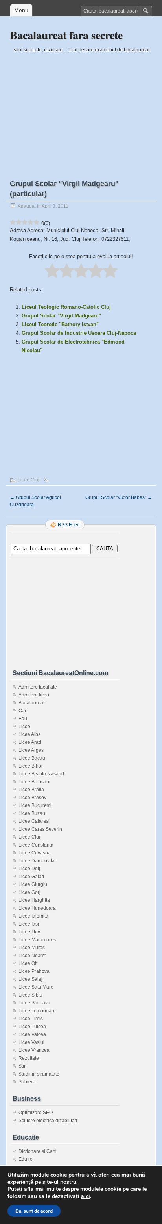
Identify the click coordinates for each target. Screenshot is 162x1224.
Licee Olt (27, 963)
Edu (22, 718)
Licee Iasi (28, 924)
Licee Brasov (32, 797)
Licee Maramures (37, 939)
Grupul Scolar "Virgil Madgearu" (61, 316)
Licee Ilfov (29, 932)
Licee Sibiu (30, 995)
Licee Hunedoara (37, 908)
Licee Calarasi (34, 821)
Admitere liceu (33, 695)
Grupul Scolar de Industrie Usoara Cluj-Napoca (79, 333)
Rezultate (28, 1058)
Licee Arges (31, 750)
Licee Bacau (31, 758)
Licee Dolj (29, 868)
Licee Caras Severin (40, 829)
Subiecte (27, 1082)
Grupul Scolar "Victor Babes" (118, 497)
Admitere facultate (37, 687)
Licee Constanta (35, 845)
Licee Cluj (28, 479)
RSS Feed (69, 525)
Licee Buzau (31, 813)
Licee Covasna (34, 853)
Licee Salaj (30, 979)
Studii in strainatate (38, 1074)
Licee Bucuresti (35, 805)
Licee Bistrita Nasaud (41, 774)
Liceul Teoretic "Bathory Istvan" (60, 324)
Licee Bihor (30, 766)
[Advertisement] (81, 109)
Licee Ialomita (33, 916)
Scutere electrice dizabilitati (47, 1120)
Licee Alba (29, 734)
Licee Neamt (32, 955)
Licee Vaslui (31, 1042)
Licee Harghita (34, 900)
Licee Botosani (34, 782)
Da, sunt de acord (34, 1211)
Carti (23, 710)
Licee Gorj (29, 892)
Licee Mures (31, 947)
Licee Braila (31, 789)
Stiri (22, 1066)
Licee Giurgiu (32, 884)
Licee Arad (29, 742)
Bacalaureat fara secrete (66, 35)
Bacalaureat (31, 703)
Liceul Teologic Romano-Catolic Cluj (66, 307)
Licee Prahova (34, 971)
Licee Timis (30, 1018)
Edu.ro (25, 1159)
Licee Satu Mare (35, 987)
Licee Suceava (34, 1003)
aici (85, 1196)
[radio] (52, 271)
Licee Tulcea (32, 1026)
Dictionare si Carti (37, 1151)
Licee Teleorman (36, 1011)
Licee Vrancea (34, 1050)
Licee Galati (31, 876)
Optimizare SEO (35, 1112)
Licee (24, 726)
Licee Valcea (32, 1034)
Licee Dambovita (36, 861)
